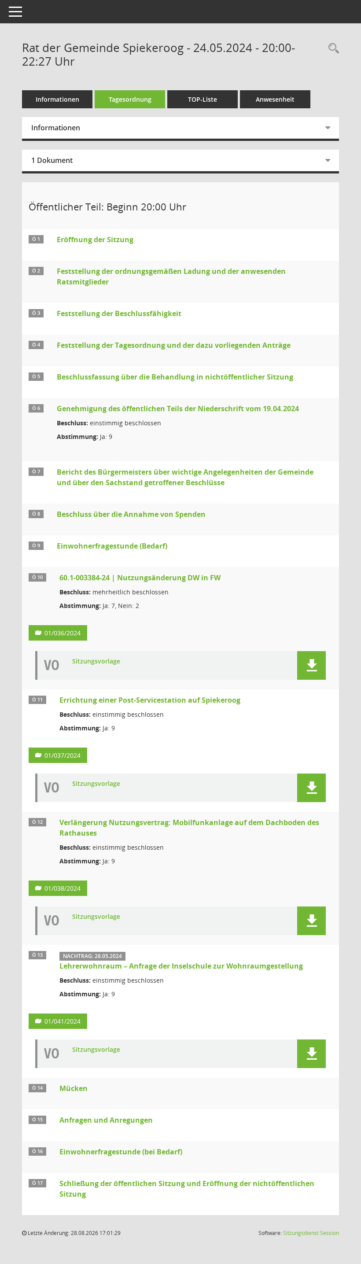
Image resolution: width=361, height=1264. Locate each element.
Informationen (57, 99)
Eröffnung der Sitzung (95, 239)
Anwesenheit (275, 99)
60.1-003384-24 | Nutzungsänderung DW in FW (140, 577)
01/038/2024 (62, 888)
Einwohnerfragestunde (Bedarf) (112, 546)
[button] (311, 665)
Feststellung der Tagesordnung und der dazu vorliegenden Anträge (174, 345)
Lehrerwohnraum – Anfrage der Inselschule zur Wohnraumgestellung (181, 966)
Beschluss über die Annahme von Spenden (131, 514)
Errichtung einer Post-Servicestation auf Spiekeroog (149, 700)
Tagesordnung (130, 99)
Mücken (73, 1088)
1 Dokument (52, 160)
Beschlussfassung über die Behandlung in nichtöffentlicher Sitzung (175, 377)
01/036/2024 (62, 633)
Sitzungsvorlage (96, 661)
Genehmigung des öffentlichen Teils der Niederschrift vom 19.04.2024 (178, 408)
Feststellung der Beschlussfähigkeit (119, 313)
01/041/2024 (62, 1021)
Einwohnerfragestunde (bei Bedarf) (120, 1152)
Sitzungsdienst (311, 1233)
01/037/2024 (62, 755)
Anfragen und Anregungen (106, 1120)
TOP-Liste (202, 99)
